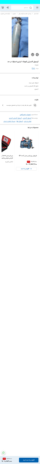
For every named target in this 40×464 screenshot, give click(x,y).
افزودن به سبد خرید (28, 460)
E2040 (33, 68)
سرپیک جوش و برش (9, 121)
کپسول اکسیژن (27, 118)
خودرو (14, 13)
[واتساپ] (3, 453)
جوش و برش (27, 121)
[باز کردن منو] (36, 7)
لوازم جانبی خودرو (5, 13)
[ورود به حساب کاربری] (7, 7)
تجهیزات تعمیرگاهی (25, 115)
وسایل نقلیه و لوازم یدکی (25, 13)
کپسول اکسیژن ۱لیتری (15, 118)
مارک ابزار (36, 13)
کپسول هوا (20, 121)
